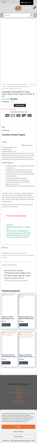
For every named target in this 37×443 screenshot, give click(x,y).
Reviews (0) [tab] (5, 130)
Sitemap (18, 398)
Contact (18, 388)
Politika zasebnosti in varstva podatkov (20, 440)
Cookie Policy (5, 440)
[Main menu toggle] (3, 2)
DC (18, 84)
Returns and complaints (18, 400)
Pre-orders (18, 396)
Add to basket (20, 105)
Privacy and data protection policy (18, 392)
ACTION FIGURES (11, 84)
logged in (14, 280)
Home (3, 84)
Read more (6, 325)
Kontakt (33, 440)
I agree (18, 427)
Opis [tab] (3, 127)
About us (18, 390)
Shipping (18, 394)
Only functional (18, 431)
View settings (18, 436)
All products (18, 402)
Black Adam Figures (8, 109)
